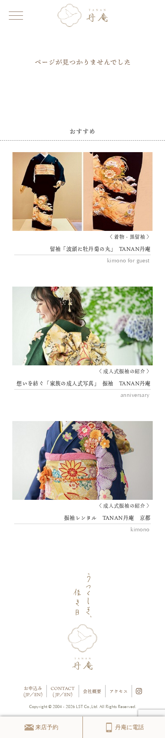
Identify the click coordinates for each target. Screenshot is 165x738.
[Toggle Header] (15, 14)
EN (37, 694)
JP (27, 694)
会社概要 (92, 691)
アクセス (118, 691)
